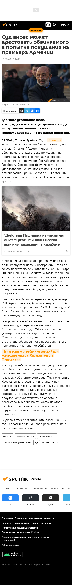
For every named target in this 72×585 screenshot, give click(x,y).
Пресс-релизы (21, 523)
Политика (58, 488)
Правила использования (28, 518)
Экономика (40, 488)
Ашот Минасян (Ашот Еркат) (17, 442)
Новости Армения (47, 436)
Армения (7, 436)
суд (36, 442)
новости (7, 488)
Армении (54, 140)
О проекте (7, 518)
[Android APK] (12, 555)
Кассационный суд (25, 436)
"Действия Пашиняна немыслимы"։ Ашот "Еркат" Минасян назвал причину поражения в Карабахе (35, 240)
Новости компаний (41, 523)
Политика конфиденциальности (20, 527)
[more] (66, 251)
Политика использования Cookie (20, 532)
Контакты (49, 518)
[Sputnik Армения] (10, 26)
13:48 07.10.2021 (11, 59)
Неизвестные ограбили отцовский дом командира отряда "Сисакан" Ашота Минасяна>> (30, 355)
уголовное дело (50, 442)
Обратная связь (10, 545)
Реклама (6, 523)
